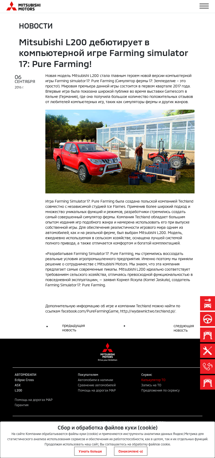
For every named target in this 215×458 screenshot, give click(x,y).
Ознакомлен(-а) (131, 451)
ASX (17, 385)
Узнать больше (90, 451)
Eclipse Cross (24, 380)
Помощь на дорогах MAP (97, 390)
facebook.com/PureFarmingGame (90, 311)
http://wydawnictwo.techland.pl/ (147, 311)
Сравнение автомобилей (97, 385)
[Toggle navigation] (204, 6)
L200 (18, 390)
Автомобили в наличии (95, 380)
